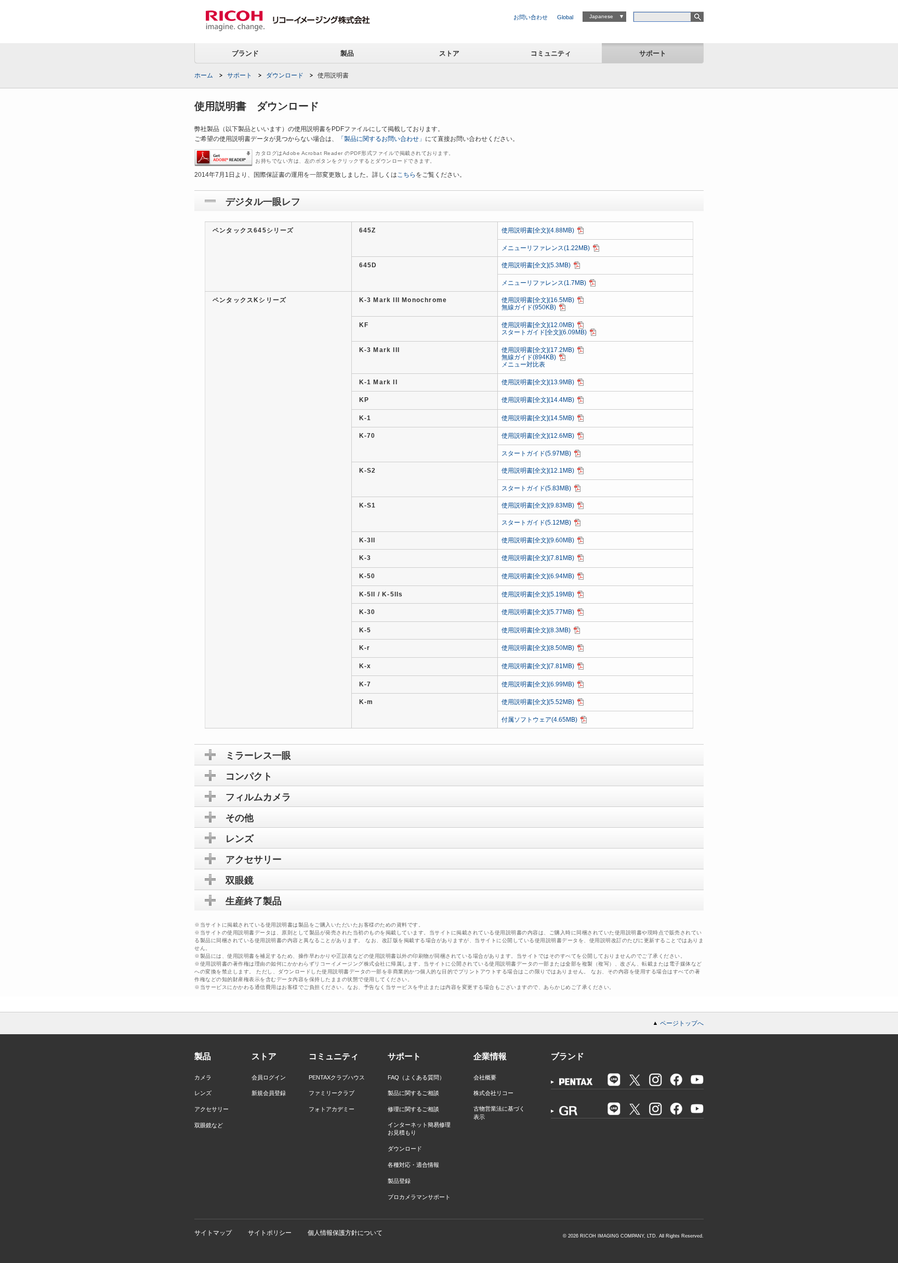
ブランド (245, 53)
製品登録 (399, 1181)
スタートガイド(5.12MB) (536, 522)
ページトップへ (682, 1023)
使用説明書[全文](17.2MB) (537, 350)
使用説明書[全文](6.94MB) (537, 576)
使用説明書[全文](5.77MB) (537, 612)
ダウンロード (284, 75)
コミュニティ (551, 53)
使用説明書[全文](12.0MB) (537, 325)
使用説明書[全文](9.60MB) (537, 540)
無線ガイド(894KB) (528, 357)
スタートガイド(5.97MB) (536, 453)
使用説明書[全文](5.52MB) (537, 702)
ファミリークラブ (331, 1093)
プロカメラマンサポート (419, 1197)
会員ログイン (269, 1077)
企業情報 (490, 1056)
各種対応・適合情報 (413, 1165)
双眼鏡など (208, 1125)
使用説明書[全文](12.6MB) (537, 435)
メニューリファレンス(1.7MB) (543, 283)
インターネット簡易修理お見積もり (419, 1129)
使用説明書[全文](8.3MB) (536, 630)
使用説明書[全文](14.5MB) (537, 418)
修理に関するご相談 (413, 1109)
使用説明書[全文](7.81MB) (537, 558)
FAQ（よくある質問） (416, 1077)
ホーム (203, 75)
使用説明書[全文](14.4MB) (537, 399)
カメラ (203, 1077)
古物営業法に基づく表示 (499, 1112)
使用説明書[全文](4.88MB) (537, 230)
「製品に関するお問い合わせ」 (381, 138)
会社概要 (484, 1077)
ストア (449, 53)
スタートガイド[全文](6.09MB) (544, 332)
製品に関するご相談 (413, 1093)
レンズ (203, 1093)
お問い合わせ (530, 17)
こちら (406, 174)
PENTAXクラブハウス (337, 1077)
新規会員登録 (269, 1093)
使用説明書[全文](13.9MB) (537, 382)
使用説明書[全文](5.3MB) (536, 265)
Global (565, 17)
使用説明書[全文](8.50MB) (537, 648)
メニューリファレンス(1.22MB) (545, 248)
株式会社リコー (493, 1093)
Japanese (601, 16)
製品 (347, 53)
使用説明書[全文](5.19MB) (537, 594)
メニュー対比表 (523, 364)
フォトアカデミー (331, 1109)
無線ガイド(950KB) (528, 307)
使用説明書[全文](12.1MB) (537, 470)
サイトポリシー (270, 1232)
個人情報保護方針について (345, 1232)
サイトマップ (213, 1232)
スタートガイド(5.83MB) (536, 488)
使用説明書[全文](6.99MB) (537, 684)
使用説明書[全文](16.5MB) (537, 300)
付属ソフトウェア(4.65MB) (539, 719)
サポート (652, 53)
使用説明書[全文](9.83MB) (537, 505)
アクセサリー (211, 1109)
